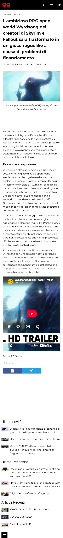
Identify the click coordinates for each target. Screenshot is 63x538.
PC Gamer (17, 356)
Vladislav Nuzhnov (17, 64)
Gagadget (6, 4)
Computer (10, 363)
